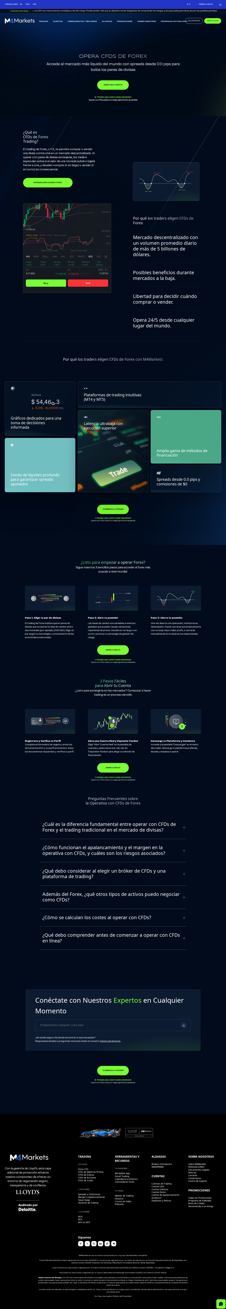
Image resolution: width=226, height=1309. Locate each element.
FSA (21, 4)
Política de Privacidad (122, 1296)
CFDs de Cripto (85, 1180)
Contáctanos (194, 1178)
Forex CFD (83, 1169)
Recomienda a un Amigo (200, 1206)
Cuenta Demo (159, 1192)
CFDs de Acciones (87, 1177)
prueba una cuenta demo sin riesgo (114, 97)
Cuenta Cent (158, 1186)
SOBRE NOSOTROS (146, 21)
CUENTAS (58, 21)
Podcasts (119, 1204)
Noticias (192, 1172)
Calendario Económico (126, 1179)
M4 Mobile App (122, 1173)
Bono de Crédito (196, 1203)
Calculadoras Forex (124, 1181)
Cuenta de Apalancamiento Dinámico (165, 1196)
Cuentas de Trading (161, 1183)
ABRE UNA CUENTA (113, 85)
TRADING (43, 21)
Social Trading (122, 1176)
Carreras (192, 1175)
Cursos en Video (123, 1201)
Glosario (119, 1198)
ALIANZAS (107, 21)
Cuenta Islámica (160, 1189)
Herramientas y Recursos (82, 21)
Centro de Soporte (197, 1181)
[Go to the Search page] (220, 4)
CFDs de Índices (86, 1174)
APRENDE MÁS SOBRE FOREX (47, 183)
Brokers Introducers (162, 1164)
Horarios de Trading (88, 1202)
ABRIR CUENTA (213, 21)
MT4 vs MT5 (84, 1222)
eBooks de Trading (124, 1195)
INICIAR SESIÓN (194, 21)
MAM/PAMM (158, 1166)
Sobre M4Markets (197, 1164)
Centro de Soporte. (110, 1041)
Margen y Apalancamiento (91, 1197)
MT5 (80, 1219)
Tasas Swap (84, 1199)
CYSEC (28, 4)
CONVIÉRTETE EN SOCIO (206, 4)
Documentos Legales (199, 1169)
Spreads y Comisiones (89, 1194)
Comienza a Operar (113, 509)
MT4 (80, 1216)
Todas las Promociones (200, 1197)
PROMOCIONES (124, 21)
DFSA (34, 4)
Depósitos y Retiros (161, 1200)
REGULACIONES (196, 1166)
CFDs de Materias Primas (90, 1171)
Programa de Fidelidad (174, 21)
